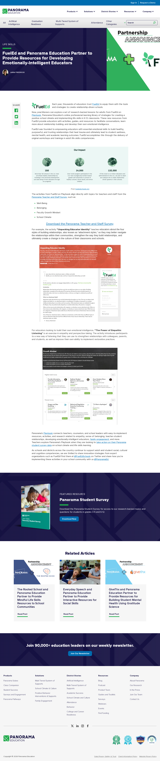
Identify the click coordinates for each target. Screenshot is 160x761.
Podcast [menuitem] (101, 685)
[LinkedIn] (77, 726)
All (4, 22)
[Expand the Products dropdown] (77, 11)
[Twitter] (72, 726)
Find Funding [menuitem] (103, 713)
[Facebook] (87, 726)
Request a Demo (148, 3)
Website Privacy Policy (147, 756)
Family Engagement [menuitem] (43, 701)
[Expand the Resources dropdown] (136, 11)
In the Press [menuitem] (135, 690)
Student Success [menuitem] (11, 690)
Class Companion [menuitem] (11, 685)
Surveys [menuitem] (101, 699)
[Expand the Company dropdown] (153, 11)
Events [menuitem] (101, 708)
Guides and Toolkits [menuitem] (106, 694)
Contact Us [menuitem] (134, 699)
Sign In (134, 3)
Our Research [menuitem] (136, 685)
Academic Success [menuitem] (75, 693)
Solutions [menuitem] (39, 675)
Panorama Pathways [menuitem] (12, 699)
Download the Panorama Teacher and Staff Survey (79, 224)
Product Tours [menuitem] (104, 690)
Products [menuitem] (8, 675)
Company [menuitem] (134, 675)
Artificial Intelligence (14, 23)
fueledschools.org (82, 189)
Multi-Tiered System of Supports (66, 23)
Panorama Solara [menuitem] (11, 680)
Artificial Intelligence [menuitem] (75, 680)
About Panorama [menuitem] (137, 680)
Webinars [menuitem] (102, 704)
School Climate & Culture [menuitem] (45, 688)
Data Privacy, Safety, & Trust (105, 756)
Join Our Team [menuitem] (136, 694)
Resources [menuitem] (103, 675)
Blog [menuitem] (100, 680)
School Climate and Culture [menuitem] (78, 697)
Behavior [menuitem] (70, 707)
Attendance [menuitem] (72, 702)
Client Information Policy (127, 756)
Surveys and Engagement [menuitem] (15, 694)
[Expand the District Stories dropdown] (117, 11)
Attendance (97, 22)
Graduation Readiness (36, 23)
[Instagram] (82, 726)
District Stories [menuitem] (74, 675)
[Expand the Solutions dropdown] (94, 11)
